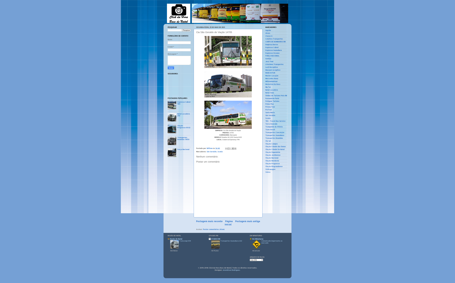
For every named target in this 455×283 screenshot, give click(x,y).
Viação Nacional (271, 158)
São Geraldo (212, 152)
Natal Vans (269, 93)
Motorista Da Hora (272, 84)
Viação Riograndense (274, 166)
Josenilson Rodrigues (231, 270)
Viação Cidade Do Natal (275, 149)
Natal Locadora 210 (183, 115)
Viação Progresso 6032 (183, 127)
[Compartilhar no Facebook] (233, 148)
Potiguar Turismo (272, 101)
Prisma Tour (270, 107)
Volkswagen (270, 169)
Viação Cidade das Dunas (275, 146)
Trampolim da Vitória (274, 127)
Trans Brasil (270, 130)
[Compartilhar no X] (231, 148)
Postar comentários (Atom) (214, 229)
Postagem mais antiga (247, 221)
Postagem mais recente (209, 221)
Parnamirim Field (272, 98)
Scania (220, 152)
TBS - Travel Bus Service (275, 121)
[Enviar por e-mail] (226, 148)
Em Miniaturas (257, 239)
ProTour (268, 110)
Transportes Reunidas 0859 (183, 138)
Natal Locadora (271, 90)
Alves (267, 33)
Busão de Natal (176, 239)
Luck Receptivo (271, 67)
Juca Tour (269, 61)
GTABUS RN (215, 239)
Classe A (268, 36)
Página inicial (229, 223)
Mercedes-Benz (271, 78)
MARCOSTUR (270, 73)
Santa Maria (270, 112)
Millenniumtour (271, 81)
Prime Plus (269, 104)
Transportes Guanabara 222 (231, 241)
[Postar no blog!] (228, 148)
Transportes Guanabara (274, 135)
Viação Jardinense (272, 155)
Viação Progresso (272, 164)
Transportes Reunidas (274, 138)
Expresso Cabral (272, 47)
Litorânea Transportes (274, 64)
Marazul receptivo (272, 70)
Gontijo (268, 59)
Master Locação (271, 76)
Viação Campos (271, 144)
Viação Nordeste (272, 161)
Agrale (268, 30)
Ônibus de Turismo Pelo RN (276, 96)
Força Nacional (183, 149)
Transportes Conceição (274, 132)
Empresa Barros (271, 44)
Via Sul (268, 141)
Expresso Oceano (272, 53)
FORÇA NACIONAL (272, 56)
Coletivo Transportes (274, 39)
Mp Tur (268, 87)
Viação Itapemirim (272, 152)
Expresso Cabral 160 (184, 103)
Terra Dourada (271, 124)
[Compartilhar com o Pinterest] (235, 148)
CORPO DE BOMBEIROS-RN (275, 42)
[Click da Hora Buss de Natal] (227, 22)
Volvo (267, 172)
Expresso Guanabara (273, 50)
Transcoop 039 (185, 241)
